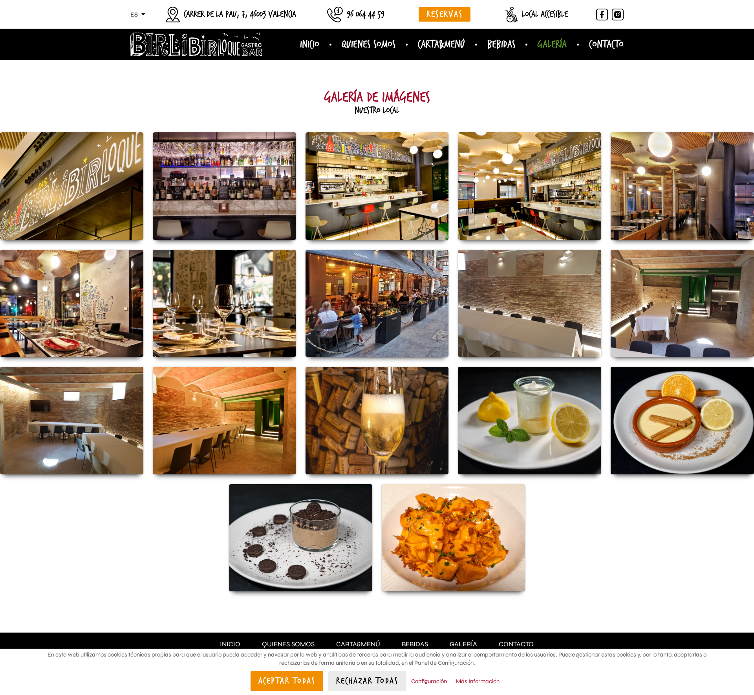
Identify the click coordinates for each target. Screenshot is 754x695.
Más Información (478, 681)
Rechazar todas (367, 681)
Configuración (429, 681)
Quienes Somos (368, 44)
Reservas (444, 14)
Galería (552, 44)
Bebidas (415, 644)
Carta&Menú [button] (441, 44)
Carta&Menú (358, 644)
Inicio (309, 44)
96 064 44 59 (365, 14)
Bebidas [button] (501, 44)
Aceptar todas (287, 681)
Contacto (606, 44)
